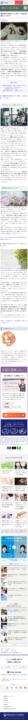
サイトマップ (6, 702)
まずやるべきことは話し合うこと (12, 87)
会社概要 (5, 698)
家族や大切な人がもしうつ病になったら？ (13, 90)
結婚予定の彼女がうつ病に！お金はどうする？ (14, 85)
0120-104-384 (15, 672)
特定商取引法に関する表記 (9, 709)
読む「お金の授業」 (5, 650)
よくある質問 (7, 667)
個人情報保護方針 (7, 706)
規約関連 (5, 704)
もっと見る (14, 644)
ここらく (8, 363)
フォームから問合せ (20, 667)
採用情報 (5, 700)
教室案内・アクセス (8, 696)
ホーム (1, 649)
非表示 (15, 82)
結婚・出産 (3, 20)
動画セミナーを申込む (15, 415)
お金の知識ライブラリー (10, 649)
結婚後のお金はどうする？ (11, 89)
